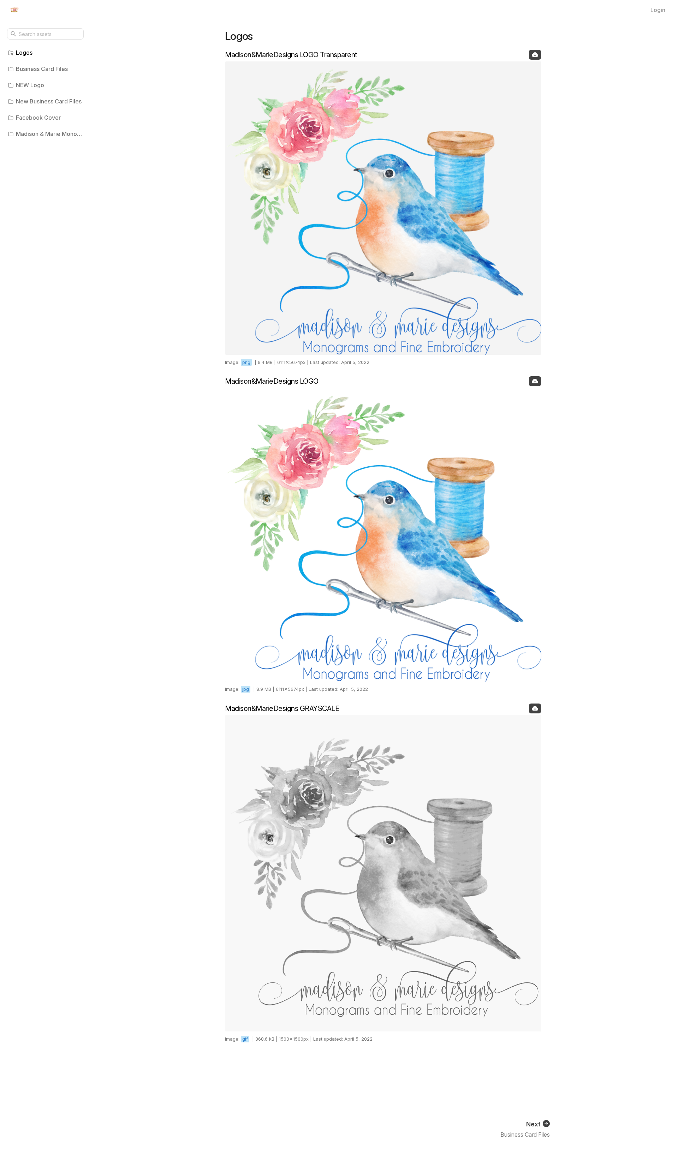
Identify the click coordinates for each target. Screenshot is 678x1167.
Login (657, 9)
